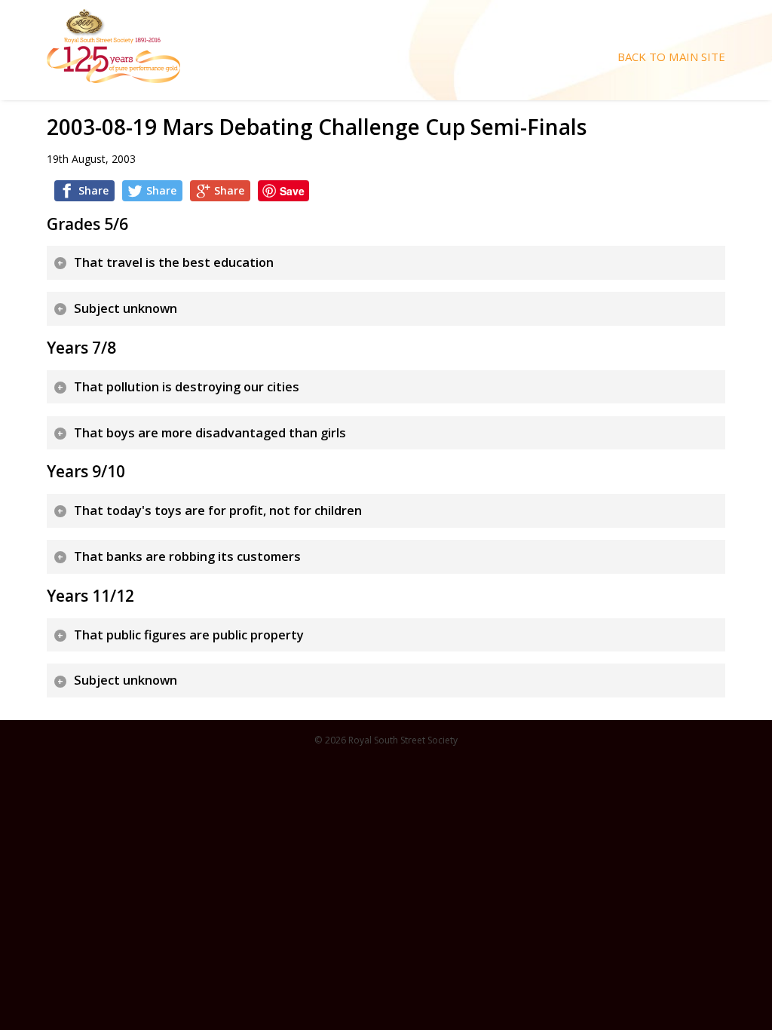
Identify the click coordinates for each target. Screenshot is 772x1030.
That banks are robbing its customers (187, 556)
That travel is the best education (174, 262)
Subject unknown (125, 308)
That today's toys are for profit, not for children (218, 510)
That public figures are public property (189, 635)
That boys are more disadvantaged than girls (210, 433)
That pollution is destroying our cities (186, 387)
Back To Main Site (671, 57)
